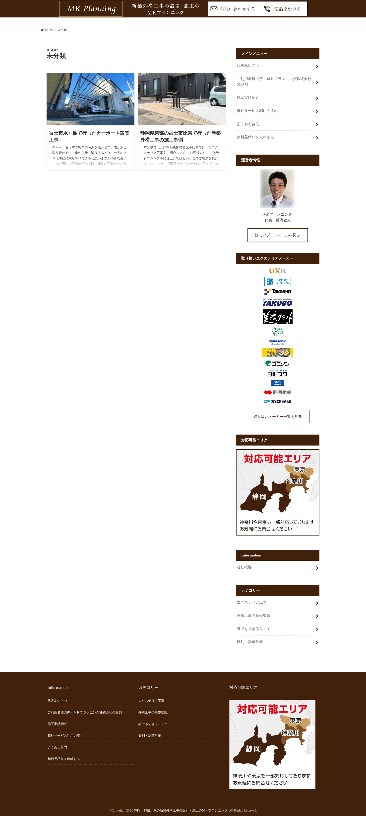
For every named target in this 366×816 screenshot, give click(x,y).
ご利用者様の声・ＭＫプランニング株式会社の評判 (274, 81)
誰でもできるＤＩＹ (253, 629)
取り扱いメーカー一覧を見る (277, 417)
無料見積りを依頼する (255, 137)
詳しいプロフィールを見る (277, 235)
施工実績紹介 (248, 97)
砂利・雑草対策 (250, 642)
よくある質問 (248, 124)
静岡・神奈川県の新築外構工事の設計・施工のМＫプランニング (181, 810)
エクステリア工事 (252, 602)
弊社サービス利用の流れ (257, 111)
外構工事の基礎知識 (253, 616)
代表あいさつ (248, 66)
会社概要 (244, 567)
